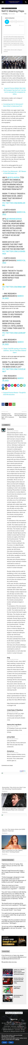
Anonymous (10, 751)
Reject (11, 1042)
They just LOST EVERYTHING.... (17, 987)
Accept (4, 1042)
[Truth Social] (9, 385)
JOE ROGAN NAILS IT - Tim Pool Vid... (18, 996)
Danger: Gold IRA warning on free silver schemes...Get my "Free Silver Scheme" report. (14, 350)
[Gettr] (15, 385)
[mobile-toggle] (2, 2)
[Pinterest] (10, 404)
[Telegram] (18, 385)
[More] (6, 388)
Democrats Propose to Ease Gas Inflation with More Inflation (20, 415)
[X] (6, 385)
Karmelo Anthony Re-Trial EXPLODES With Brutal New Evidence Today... (19, 979)
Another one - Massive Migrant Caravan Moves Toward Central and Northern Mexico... (19, 971)
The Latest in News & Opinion (10, 8)
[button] (26, 2)
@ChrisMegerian (13, 219)
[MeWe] (3, 388)
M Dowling (5, 13)
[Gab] (12, 385)
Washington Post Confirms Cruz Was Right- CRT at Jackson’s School (8, 416)
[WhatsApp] (13, 404)
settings (17, 1039)
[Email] (21, 385)
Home (3, 5)
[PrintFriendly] (24, 385)
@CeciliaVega (13, 177)
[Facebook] (3, 385)
